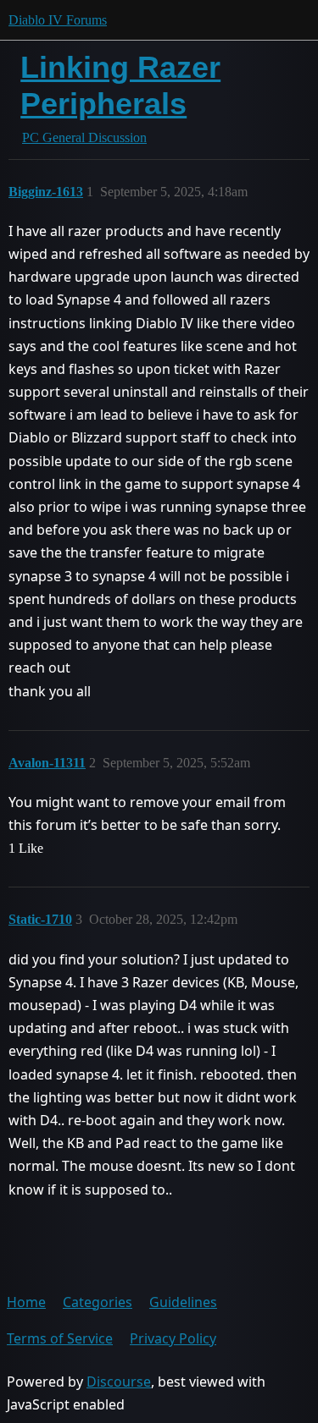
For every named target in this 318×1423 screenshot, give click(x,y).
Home (26, 1302)
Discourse (118, 1381)
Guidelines (183, 1302)
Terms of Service (60, 1338)
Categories (97, 1302)
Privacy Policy (173, 1338)
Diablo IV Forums (57, 20)
